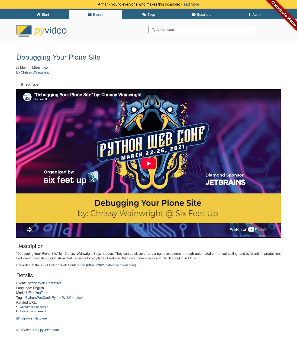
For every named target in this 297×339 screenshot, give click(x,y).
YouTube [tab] (31, 84)
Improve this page (33, 318)
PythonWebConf (37, 297)
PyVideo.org (28, 329)
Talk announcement (33, 311)
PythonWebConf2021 (68, 297)
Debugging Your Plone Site (58, 57)
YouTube (41, 292)
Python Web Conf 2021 (44, 282)
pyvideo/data (49, 329)
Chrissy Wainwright (35, 72)
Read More (190, 4)
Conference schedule (34, 306)
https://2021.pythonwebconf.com (111, 265)
